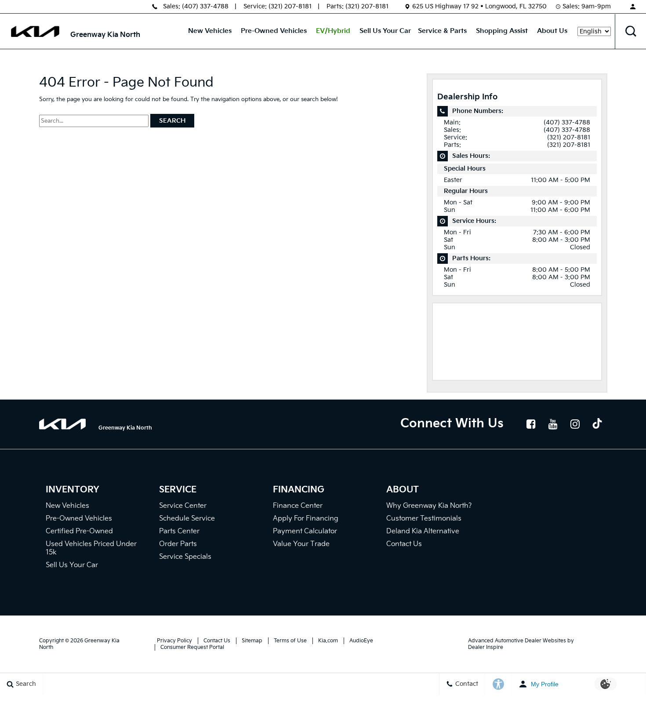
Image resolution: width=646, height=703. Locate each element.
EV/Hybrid (333, 31)
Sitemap (252, 640)
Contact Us (404, 544)
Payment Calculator (305, 531)
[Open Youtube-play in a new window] (553, 424)
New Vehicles (210, 31)
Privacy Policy (174, 640)
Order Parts (178, 544)
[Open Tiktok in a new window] (597, 424)
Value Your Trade (301, 544)
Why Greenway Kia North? (429, 506)
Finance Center (298, 506)
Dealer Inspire (485, 647)
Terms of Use (290, 640)
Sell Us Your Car (385, 31)
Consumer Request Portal (192, 647)
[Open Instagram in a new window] (575, 424)
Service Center (183, 506)
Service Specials (185, 557)
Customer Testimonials (423, 518)
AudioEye (361, 640)
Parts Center (179, 531)
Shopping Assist (502, 31)
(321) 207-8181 (290, 6)
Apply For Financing (305, 518)
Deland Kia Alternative (422, 531)
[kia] (35, 31)
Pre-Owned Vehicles (274, 31)
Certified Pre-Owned (79, 531)
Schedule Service (187, 518)
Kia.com (328, 640)
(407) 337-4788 (205, 6)
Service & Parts (442, 31)
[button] (630, 31)
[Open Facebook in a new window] (531, 424)
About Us (552, 31)
